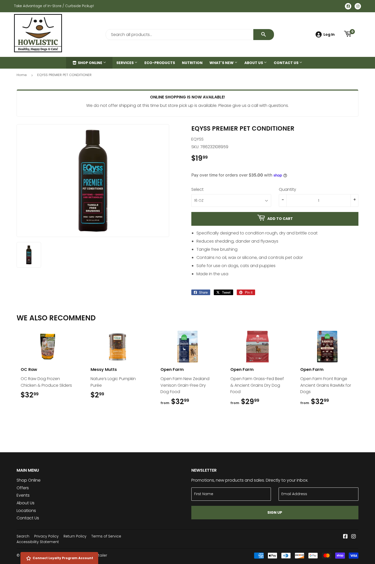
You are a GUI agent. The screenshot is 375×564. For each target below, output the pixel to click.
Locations (26, 510)
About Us (254, 62)
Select (197, 189)
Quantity (287, 189)
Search (23, 536)
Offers (23, 488)
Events (23, 495)
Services (125, 62)
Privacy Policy (46, 536)
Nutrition (192, 62)
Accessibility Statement (38, 541)
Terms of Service (106, 536)
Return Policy (75, 536)
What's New (221, 62)
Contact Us (286, 62)
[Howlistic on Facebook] (345, 537)
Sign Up (274, 512)
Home (22, 74)
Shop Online (90, 62)
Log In (329, 34)
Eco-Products (159, 62)
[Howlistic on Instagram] (353, 537)
